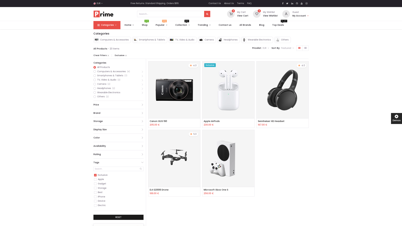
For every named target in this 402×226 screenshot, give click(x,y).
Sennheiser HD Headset (271, 121)
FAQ (249, 3)
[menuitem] (145, 25)
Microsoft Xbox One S (216, 189)
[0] (231, 13)
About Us (229, 3)
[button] (287, 48)
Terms (240, 3)
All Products (103, 67)
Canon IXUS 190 (158, 121)
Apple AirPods (212, 121)
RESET (118, 217)
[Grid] (299, 48)
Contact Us (215, 3)
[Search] (207, 14)
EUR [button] (265, 48)
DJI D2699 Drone (159, 189)
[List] (305, 48)
